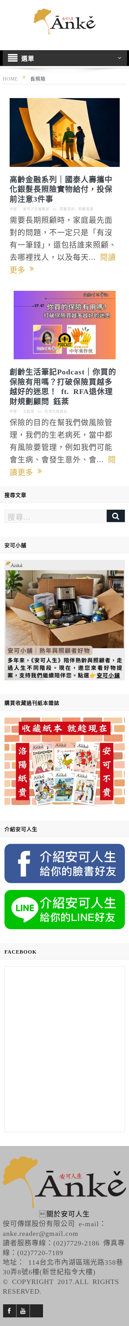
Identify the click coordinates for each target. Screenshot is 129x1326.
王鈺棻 (28, 411)
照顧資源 (86, 209)
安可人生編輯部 (36, 209)
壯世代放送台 (56, 411)
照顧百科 (67, 209)
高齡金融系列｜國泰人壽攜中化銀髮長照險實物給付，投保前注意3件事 (61, 188)
